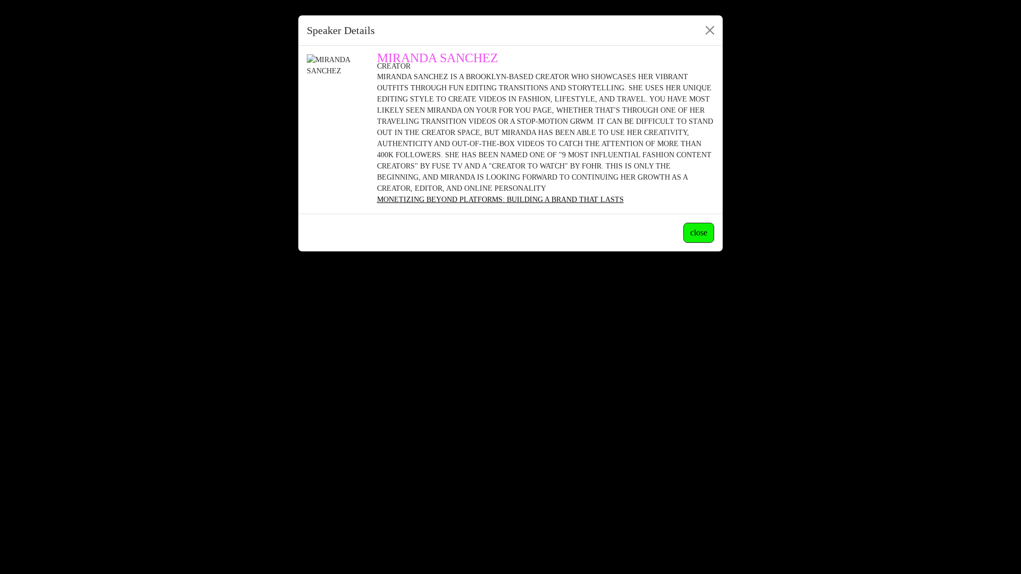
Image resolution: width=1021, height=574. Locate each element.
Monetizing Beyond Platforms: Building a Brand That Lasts (500, 200)
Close (698, 232)
